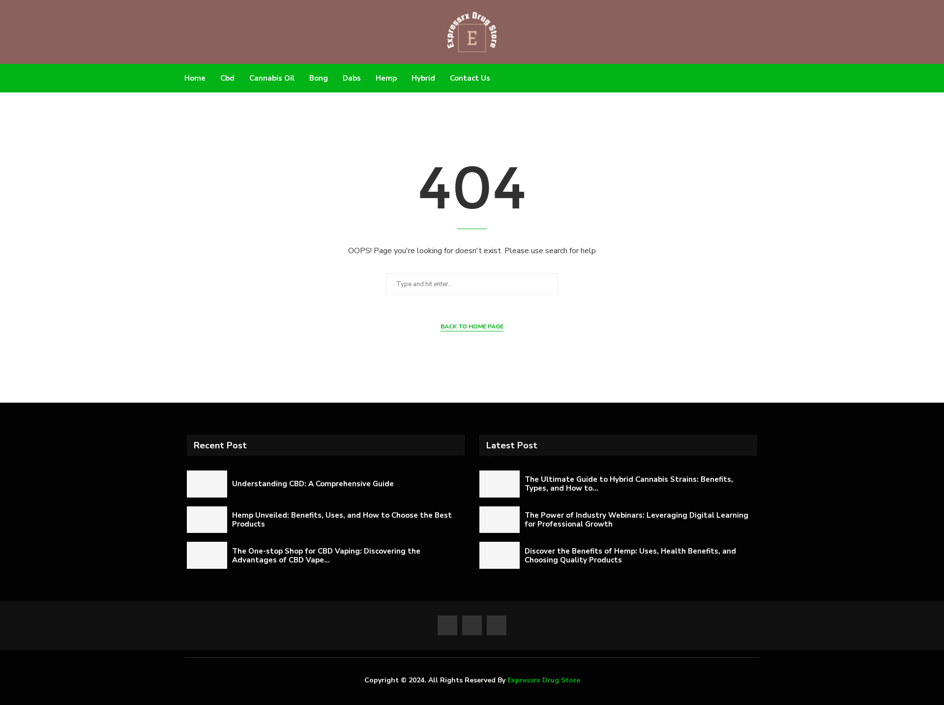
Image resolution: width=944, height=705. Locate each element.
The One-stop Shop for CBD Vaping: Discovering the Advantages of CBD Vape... (326, 555)
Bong (318, 78)
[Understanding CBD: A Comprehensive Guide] (207, 484)
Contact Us (470, 78)
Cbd (227, 78)
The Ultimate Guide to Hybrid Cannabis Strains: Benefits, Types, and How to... (629, 483)
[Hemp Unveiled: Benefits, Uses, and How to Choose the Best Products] (207, 519)
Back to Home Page (472, 326)
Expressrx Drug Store (543, 680)
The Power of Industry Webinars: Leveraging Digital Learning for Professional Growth (636, 519)
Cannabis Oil (272, 78)
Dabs (352, 78)
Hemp (386, 78)
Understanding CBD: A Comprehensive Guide (313, 484)
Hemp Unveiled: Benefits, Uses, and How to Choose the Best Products (342, 519)
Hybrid (423, 78)
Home (195, 78)
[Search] (755, 78)
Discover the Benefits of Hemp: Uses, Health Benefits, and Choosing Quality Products (630, 555)
